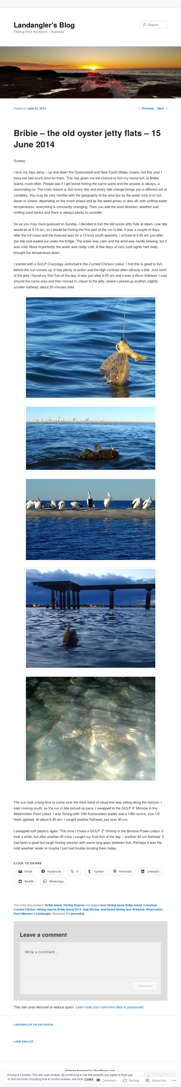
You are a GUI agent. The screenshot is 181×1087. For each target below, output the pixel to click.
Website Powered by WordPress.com (90, 1070)
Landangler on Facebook (33, 1024)
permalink (77, 913)
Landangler (43, 913)
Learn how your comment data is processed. (110, 1006)
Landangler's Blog (44, 25)
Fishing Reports (74, 905)
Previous (146, 108)
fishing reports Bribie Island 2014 (59, 909)
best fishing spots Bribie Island (121, 905)
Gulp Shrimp (91, 909)
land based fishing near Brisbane (123, 909)
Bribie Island (53, 905)
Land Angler (23, 1041)
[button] (90, 347)
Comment (144, 986)
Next (162, 108)
